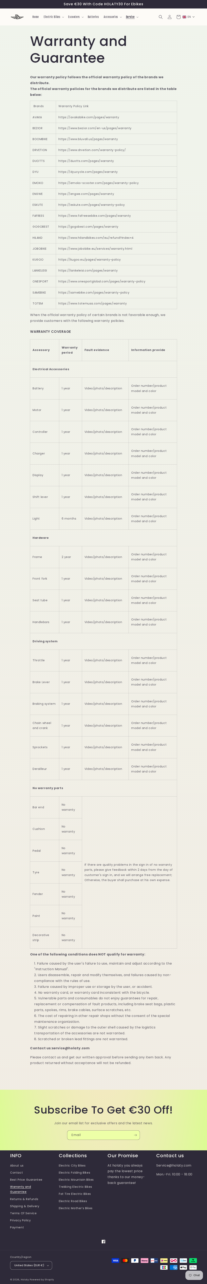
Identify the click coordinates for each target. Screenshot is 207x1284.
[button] (53, 17)
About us (17, 1166)
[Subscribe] (135, 1135)
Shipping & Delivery (24, 1206)
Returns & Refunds (24, 1199)
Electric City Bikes (72, 1166)
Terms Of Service (23, 1213)
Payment (17, 1227)
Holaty (25, 1279)
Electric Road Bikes (73, 1201)
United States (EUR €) (29, 1265)
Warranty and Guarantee (20, 1189)
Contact (16, 1173)
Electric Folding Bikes (74, 1173)
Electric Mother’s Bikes (76, 1208)
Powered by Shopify (42, 1279)
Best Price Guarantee (26, 1180)
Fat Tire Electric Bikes (75, 1194)
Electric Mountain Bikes (76, 1180)
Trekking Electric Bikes (75, 1187)
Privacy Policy (20, 1220)
